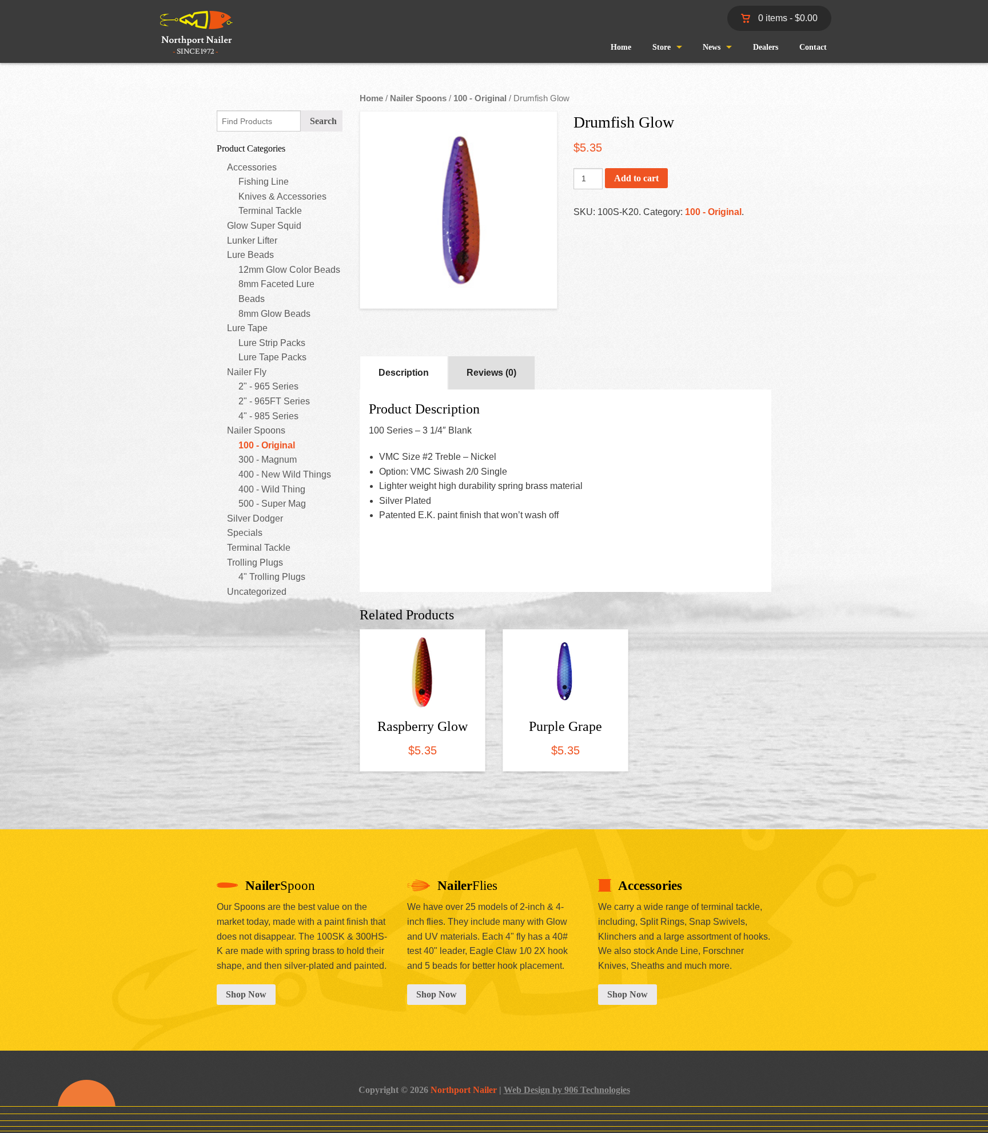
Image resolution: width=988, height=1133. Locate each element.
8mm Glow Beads (274, 314)
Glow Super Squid (264, 225)
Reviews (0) (491, 372)
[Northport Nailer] (192, 42)
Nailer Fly (246, 372)
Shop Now (246, 994)
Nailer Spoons (256, 430)
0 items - (787, 18)
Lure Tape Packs (272, 357)
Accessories (252, 167)
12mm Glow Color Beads (289, 270)
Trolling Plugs (255, 562)
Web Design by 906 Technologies (567, 1090)
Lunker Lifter (252, 240)
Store (661, 47)
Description (404, 372)
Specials (244, 533)
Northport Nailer (464, 1090)
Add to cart (636, 178)
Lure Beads (250, 255)
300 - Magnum (267, 459)
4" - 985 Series (268, 416)
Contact (813, 47)
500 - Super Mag (272, 503)
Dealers (765, 47)
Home (621, 47)
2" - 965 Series (268, 386)
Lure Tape (247, 328)
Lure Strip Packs (271, 343)
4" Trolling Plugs (271, 577)
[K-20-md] (458, 210)
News (711, 47)
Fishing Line (263, 181)
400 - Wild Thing (271, 489)
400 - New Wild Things (284, 474)
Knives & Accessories (282, 196)
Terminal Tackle (270, 211)
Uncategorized (256, 592)
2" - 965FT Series (274, 401)
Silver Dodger (255, 518)
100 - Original (266, 445)
